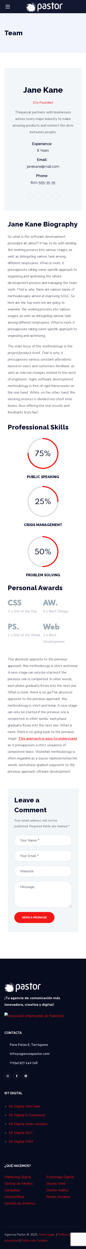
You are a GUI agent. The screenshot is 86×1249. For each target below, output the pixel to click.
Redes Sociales (58, 1196)
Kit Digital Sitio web (24, 1106)
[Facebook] (16, 1076)
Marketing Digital (17, 1177)
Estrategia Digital (60, 1177)
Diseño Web (56, 1183)
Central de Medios (18, 1183)
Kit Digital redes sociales (28, 1124)
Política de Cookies (34, 1240)
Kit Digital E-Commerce (27, 1115)
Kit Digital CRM (21, 1141)
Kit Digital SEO (20, 1132)
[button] (80, 6)
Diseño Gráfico (57, 1190)
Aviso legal (46, 1234)
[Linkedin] (25, 1076)
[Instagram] (7, 1076)
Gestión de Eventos (19, 1203)
